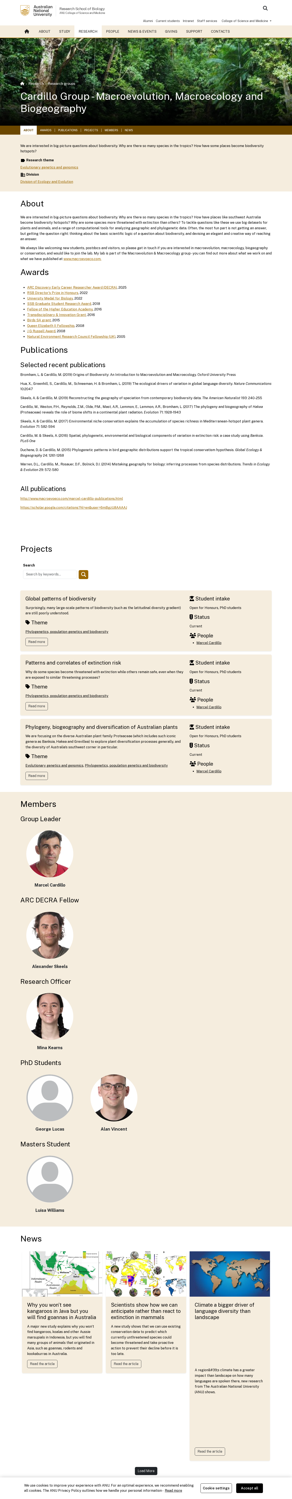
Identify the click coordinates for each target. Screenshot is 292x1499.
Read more (36, 642)
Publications (68, 130)
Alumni (148, 21)
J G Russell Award (41, 331)
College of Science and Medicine (245, 21)
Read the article (42, 1364)
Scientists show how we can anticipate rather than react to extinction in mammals (146, 1311)
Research (88, 31)
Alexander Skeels (50, 966)
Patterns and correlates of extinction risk (73, 663)
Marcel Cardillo (208, 643)
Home (27, 31)
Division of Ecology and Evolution (46, 182)
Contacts (220, 31)
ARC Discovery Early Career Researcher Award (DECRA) (72, 287)
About (44, 31)
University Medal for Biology (50, 298)
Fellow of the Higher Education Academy (60, 309)
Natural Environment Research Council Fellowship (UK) (71, 337)
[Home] (22, 84)
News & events (142, 31)
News (129, 130)
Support (194, 31)
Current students (168, 21)
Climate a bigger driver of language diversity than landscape (224, 1311)
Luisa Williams (49, 1210)
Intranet (188, 21)
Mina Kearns (50, 1047)
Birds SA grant (39, 320)
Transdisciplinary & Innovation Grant (56, 315)
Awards (46, 130)
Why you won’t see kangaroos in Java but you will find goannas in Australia (61, 1311)
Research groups (61, 84)
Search (29, 565)
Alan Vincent (114, 1129)
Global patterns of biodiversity (60, 599)
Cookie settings (216, 1488)
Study (64, 31)
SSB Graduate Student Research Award (59, 304)
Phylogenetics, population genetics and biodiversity (66, 632)
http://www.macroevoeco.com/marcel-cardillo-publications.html (71, 499)
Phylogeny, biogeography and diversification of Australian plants (101, 727)
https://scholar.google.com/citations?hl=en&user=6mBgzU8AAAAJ (73, 508)
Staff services (207, 21)
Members (111, 130)
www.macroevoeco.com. (82, 259)
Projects (91, 130)
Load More (146, 1471)
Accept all (249, 1488)
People (112, 31)
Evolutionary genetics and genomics (49, 167)
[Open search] (265, 8)
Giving (171, 31)
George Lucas (49, 1129)
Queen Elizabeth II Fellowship (50, 326)
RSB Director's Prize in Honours (52, 293)
